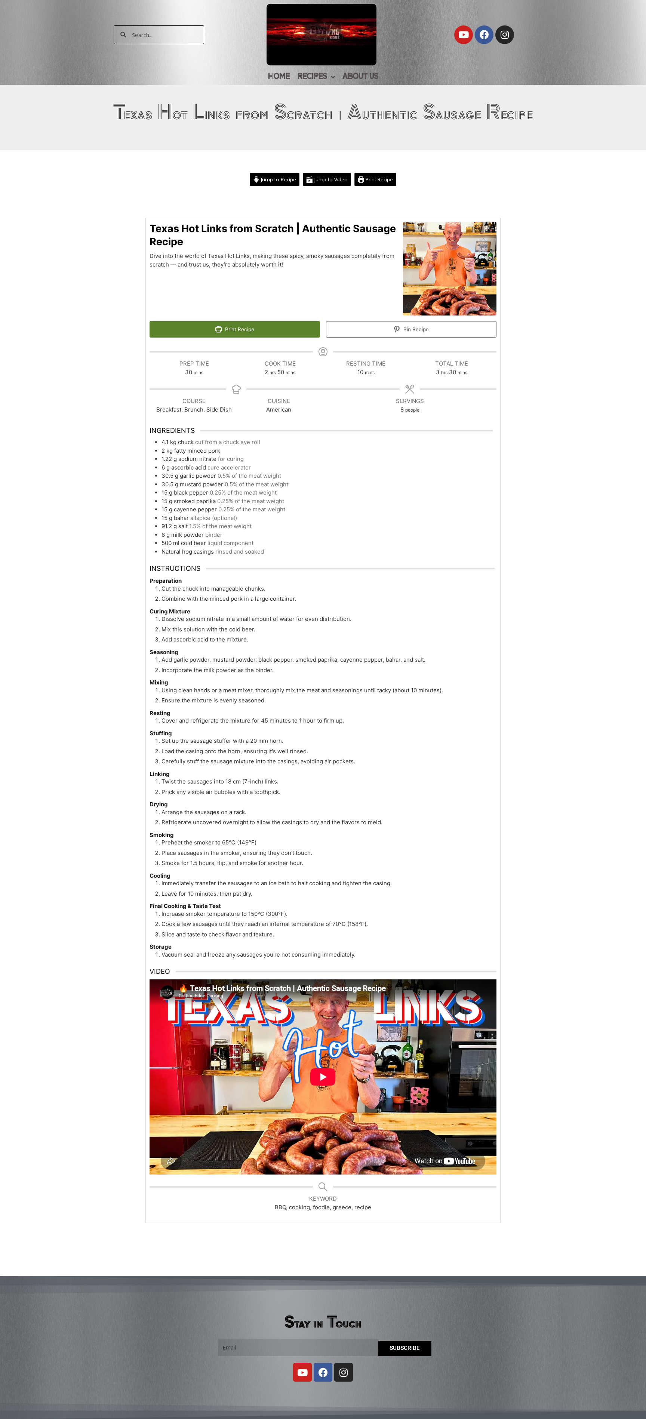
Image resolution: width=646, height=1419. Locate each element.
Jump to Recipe (277, 179)
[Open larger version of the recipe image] (449, 268)
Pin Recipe (415, 329)
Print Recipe (378, 179)
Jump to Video (330, 179)
